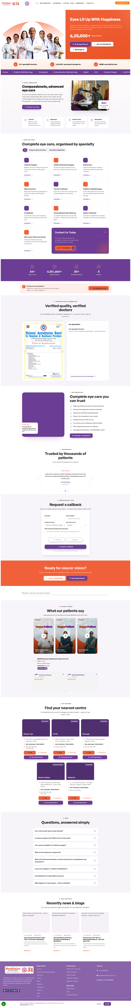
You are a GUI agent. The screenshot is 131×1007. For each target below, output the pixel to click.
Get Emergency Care (100, 288)
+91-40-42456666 (108, 980)
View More (27, 175)
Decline (99, 1004)
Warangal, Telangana (72, 978)
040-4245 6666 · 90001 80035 (35, 744)
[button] (45, 3)
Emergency (100, 980)
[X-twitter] (8, 990)
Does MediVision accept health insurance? (49, 876)
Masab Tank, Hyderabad (73, 969)
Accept (107, 1004)
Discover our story (33, 107)
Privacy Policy (24, 1004)
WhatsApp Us (79, 49)
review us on (41, 668)
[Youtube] (14, 990)
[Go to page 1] (64, 691)
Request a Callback (66, 547)
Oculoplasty (40, 987)
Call (31, 752)
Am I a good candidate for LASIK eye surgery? (50, 845)
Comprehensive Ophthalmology (46, 972)
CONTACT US (90, 3)
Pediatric (39, 990)
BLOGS (72, 3)
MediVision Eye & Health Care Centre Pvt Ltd (52, 659)
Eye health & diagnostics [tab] (57, 150)
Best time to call (71, 522)
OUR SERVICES (57, 3)
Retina (39, 981)
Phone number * (70, 515)
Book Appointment (81, 44)
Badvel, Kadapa (71, 975)
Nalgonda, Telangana (72, 981)
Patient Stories (71, 988)
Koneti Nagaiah (44, 675)
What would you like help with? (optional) (56, 528)
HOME (36, 3)
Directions (43, 752)
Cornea (39, 978)
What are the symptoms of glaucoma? (48, 852)
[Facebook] (4, 990)
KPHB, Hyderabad (72, 972)
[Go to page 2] (65, 691)
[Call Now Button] (4, 1004)
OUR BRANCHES (79, 3)
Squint (39, 993)
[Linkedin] (18, 990)
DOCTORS (66, 3)
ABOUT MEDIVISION (45, 3)
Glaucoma (40, 984)
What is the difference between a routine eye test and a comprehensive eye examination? (60, 860)
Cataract (39, 969)
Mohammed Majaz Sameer (80, 675)
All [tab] (25, 150)
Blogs (68, 991)
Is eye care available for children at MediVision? (51, 869)
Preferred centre (50, 522)
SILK (38, 996)
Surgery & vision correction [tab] (37, 150)
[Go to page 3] (66, 691)
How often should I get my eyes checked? (49, 831)
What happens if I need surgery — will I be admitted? (52, 883)
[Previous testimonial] (38, 477)
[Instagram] (11, 990)
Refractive (40, 975)
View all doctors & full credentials (82, 376)
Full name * (48, 515)
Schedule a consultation (82, 435)
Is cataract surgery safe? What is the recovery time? (53, 838)
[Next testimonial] (92, 477)
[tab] (62, 490)
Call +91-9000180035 (103, 44)
